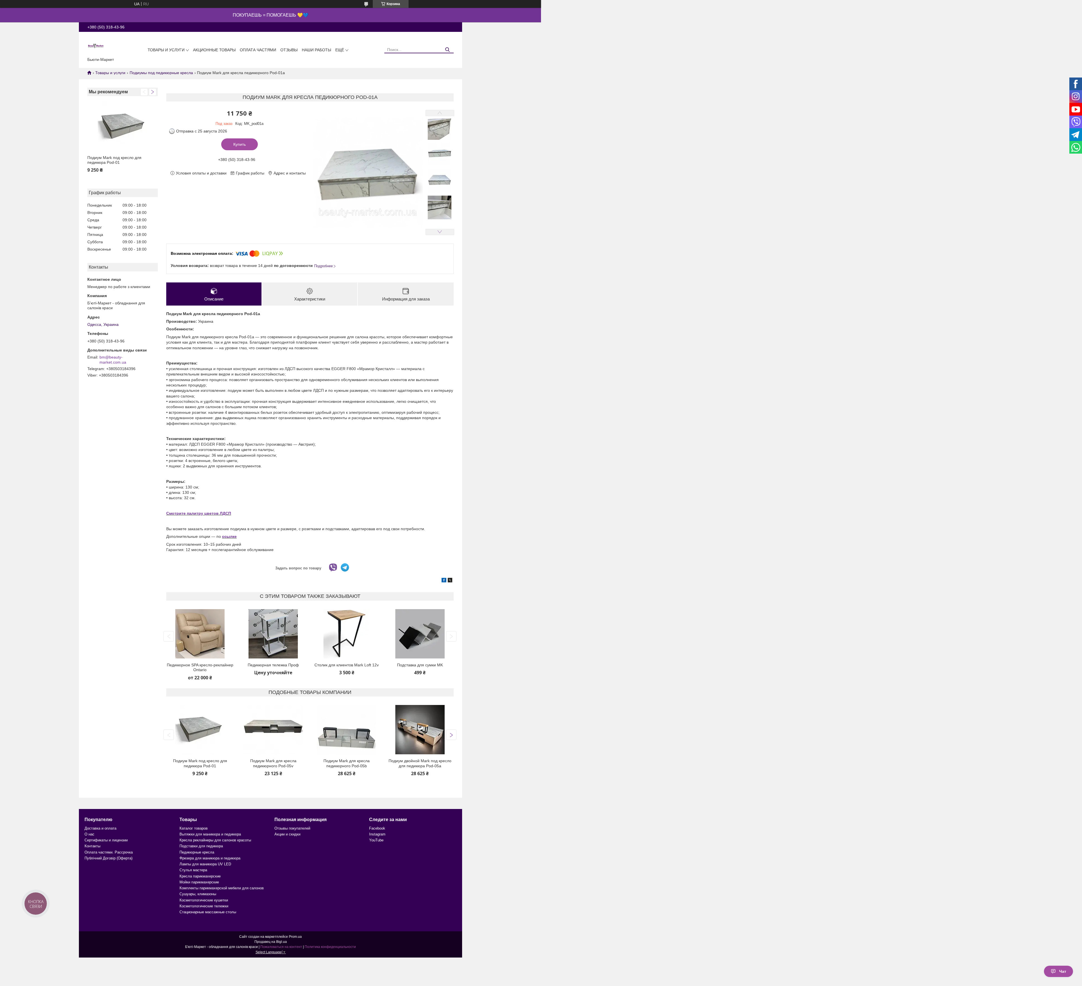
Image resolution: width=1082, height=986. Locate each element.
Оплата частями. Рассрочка (109, 852)
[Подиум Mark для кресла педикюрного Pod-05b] (346, 729)
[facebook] (444, 581)
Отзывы (289, 50)
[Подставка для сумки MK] (420, 633)
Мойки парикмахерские (199, 882)
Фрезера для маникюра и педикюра (209, 858)
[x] (450, 581)
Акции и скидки (287, 834)
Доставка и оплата (100, 828)
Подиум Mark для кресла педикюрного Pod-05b (346, 763)
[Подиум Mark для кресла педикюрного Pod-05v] (273, 729)
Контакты (92, 846)
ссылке (229, 536)
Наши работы (316, 50)
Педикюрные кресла (196, 852)
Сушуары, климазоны (197, 894)
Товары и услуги (166, 50)
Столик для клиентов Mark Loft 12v (346, 665)
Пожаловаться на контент (281, 947)
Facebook (377, 828)
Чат (1062, 971)
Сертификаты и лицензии (106, 840)
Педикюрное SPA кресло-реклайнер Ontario (200, 667)
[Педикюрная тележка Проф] (273, 633)
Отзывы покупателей (292, 828)
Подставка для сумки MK (420, 665)
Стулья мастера (193, 870)
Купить (239, 144)
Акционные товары (214, 50)
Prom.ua (295, 937)
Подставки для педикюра (201, 846)
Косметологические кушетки (203, 900)
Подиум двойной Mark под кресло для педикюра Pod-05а (420, 763)
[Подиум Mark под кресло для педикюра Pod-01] (122, 126)
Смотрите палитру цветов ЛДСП (198, 513)
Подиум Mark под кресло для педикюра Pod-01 (114, 160)
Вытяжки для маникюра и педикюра (210, 834)
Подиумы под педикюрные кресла (161, 73)
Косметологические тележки (203, 906)
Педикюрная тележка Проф (273, 665)
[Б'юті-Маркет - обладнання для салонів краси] (95, 45)
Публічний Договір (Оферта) (108, 858)
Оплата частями (258, 50)
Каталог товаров (193, 828)
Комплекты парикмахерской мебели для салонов (221, 888)
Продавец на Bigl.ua (270, 942)
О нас (89, 834)
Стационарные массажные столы (207, 912)
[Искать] (447, 49)
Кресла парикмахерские (200, 876)
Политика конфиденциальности (330, 947)
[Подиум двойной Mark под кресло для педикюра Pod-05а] (420, 729)
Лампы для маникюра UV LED (205, 864)
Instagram (377, 834)
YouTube (376, 840)
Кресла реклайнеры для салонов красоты (215, 840)
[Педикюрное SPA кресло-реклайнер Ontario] (200, 633)
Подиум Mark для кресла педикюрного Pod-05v (273, 763)
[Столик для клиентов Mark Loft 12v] (346, 633)
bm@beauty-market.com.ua (112, 359)
